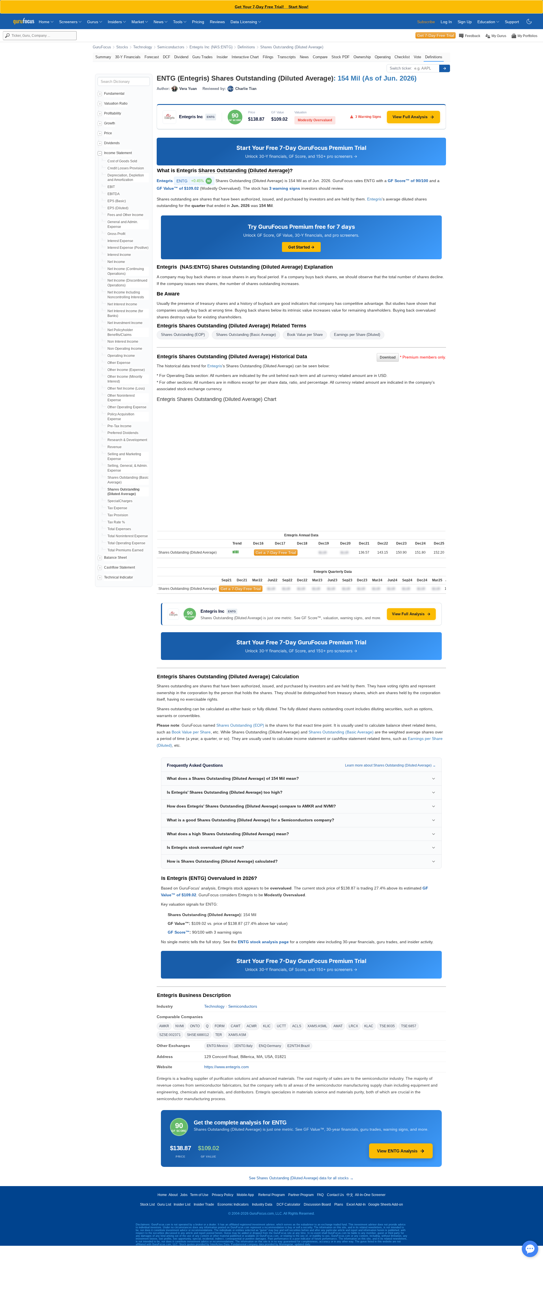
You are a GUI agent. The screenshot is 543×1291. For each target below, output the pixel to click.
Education (486, 22)
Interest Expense (120, 241)
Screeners (69, 22)
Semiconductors (170, 47)
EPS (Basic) (116, 201)
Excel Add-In (356, 1204)
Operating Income (121, 356)
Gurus (93, 22)
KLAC (368, 1026)
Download (388, 357)
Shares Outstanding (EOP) (183, 335)
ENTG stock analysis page (263, 942)
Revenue (114, 447)
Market (138, 22)
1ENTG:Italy (243, 1046)
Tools (178, 22)
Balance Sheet (115, 558)
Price (108, 133)
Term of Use (199, 1195)
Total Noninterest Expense (127, 536)
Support (512, 22)
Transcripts (286, 57)
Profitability (112, 113)
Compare (320, 57)
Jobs (184, 1195)
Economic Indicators (233, 1204)
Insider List (182, 1204)
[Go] (444, 68)
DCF (166, 57)
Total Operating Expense (126, 543)
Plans (338, 1204)
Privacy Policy (222, 1195)
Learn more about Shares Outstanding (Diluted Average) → (390, 765)
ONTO (195, 1026)
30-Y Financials (128, 57)
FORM (220, 1026)
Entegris (165, 180)
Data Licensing (244, 22)
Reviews (217, 22)
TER (218, 1035)
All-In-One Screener (370, 1195)
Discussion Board (317, 1204)
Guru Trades (202, 57)
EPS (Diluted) (117, 208)
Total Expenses (119, 529)
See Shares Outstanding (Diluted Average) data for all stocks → (301, 1178)
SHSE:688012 (198, 1035)
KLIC (267, 1026)
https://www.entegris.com (226, 1067)
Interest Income (119, 255)
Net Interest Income (122, 304)
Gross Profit (116, 234)
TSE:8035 (387, 1026)
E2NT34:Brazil (298, 1046)
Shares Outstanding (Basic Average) (246, 335)
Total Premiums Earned (125, 550)
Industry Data (262, 1204)
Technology (142, 47)
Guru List (164, 1204)
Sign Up (465, 22)
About (173, 1195)
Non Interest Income (122, 342)
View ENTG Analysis (397, 1150)
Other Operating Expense (126, 407)
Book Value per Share (305, 335)
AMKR (164, 1026)
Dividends (112, 143)
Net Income (116, 262)
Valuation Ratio (116, 103)
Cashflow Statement (119, 567)
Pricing (198, 22)
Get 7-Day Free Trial (435, 35)
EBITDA (113, 194)
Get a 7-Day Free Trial (276, 552)
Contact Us (335, 1195)
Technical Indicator (118, 577)
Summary (103, 57)
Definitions (246, 47)
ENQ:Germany (270, 1046)
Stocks (122, 47)
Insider (222, 57)
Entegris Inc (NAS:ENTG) (210, 47)
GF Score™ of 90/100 (408, 180)
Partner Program (301, 1195)
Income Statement (118, 153)
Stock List (147, 1204)
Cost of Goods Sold (122, 161)
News (159, 22)
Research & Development (127, 440)
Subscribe (426, 22)
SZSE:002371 (170, 1035)
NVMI (179, 1026)
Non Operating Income (124, 349)
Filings (268, 57)
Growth (109, 123)
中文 (349, 1195)
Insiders (115, 22)
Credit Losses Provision (125, 168)
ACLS (296, 1026)
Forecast (152, 57)
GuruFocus (102, 47)
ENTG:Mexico (217, 1046)
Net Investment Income (125, 323)
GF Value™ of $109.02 (178, 188)
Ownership (362, 57)
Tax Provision (117, 515)
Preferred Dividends (122, 433)
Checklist (402, 57)
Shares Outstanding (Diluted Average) (291, 47)
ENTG (193, 181)
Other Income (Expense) (126, 370)
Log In (446, 22)
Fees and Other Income (125, 215)
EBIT (111, 187)
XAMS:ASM (237, 1035)
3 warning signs (284, 188)
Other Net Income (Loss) (126, 388)
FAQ (320, 1195)
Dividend (181, 57)
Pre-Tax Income (119, 426)
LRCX (353, 1026)
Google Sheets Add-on (385, 1204)
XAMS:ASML (317, 1026)
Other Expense (118, 363)
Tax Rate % (116, 522)
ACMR (252, 1026)
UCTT (281, 1026)
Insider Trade (204, 1204)
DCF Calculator (288, 1204)
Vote (417, 57)
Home (45, 22)
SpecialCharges (119, 501)
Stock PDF (340, 57)
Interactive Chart (245, 57)
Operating (383, 57)
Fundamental (114, 94)
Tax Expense (117, 508)
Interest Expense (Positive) (127, 248)
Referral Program (271, 1195)
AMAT (337, 1026)
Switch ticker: (401, 68)
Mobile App (245, 1195)
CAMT (235, 1026)
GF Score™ (178, 932)
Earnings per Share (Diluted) (357, 335)
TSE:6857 (408, 1026)
